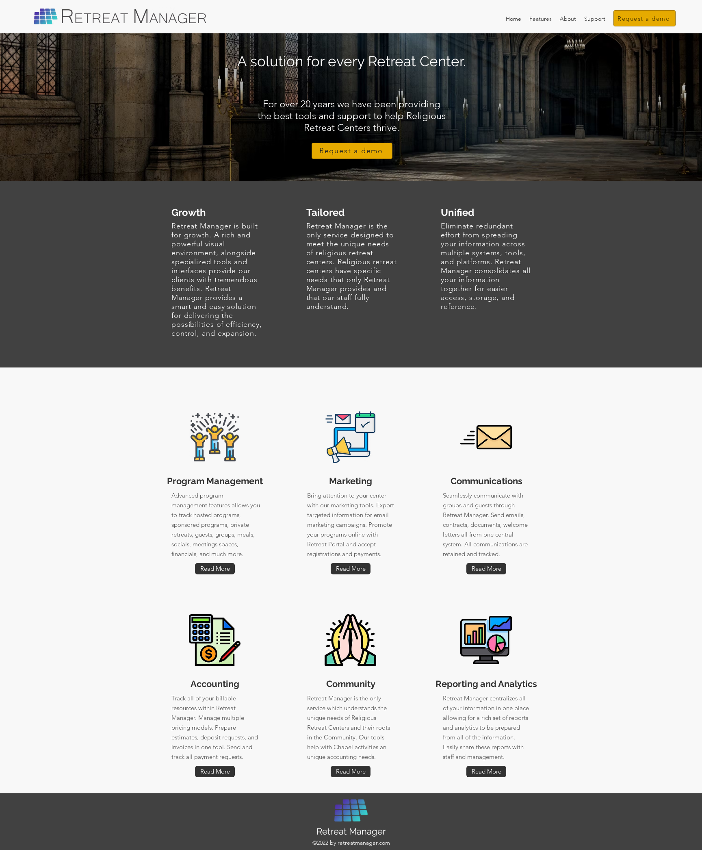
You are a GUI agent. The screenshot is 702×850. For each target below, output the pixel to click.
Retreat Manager (351, 831)
